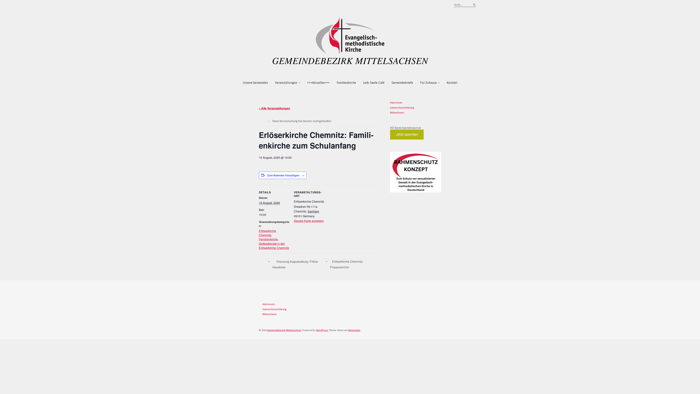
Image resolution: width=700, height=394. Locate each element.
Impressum (396, 102)
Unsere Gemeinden (255, 83)
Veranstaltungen (286, 83)
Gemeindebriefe (402, 83)
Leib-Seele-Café (373, 83)
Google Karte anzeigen (309, 221)
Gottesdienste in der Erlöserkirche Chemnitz (274, 246)
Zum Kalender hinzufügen (283, 175)
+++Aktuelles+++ (318, 83)
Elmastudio (354, 330)
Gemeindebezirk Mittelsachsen (350, 60)
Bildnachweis (397, 112)
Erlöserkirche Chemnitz (267, 233)
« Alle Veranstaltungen (274, 108)
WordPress (322, 330)
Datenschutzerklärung (402, 107)
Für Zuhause (428, 83)
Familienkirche (346, 83)
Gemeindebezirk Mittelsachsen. (284, 330)
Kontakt (452, 83)
